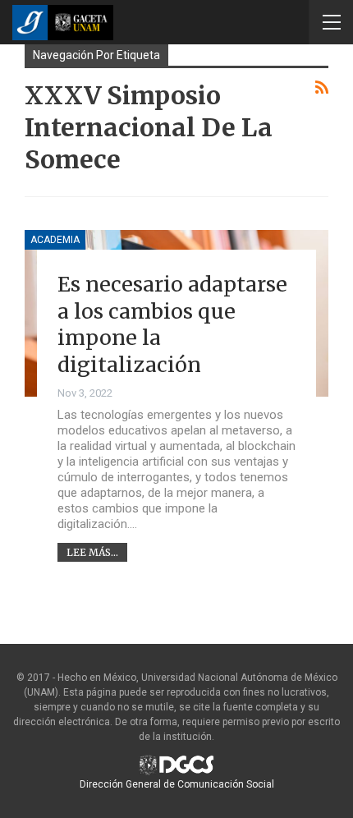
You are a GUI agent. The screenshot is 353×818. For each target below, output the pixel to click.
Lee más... (92, 552)
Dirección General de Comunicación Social (177, 784)
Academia (55, 240)
